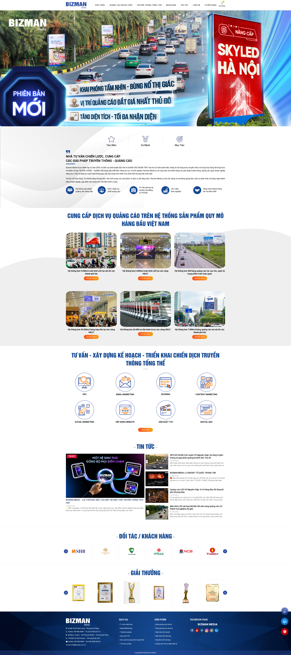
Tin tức (184, 5)
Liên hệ (196, 5)
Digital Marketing (126, 628)
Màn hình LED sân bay (163, 636)
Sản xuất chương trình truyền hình (132, 640)
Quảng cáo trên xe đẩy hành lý (166, 644)
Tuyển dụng (211, 5)
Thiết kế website (126, 632)
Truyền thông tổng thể (149, 5)
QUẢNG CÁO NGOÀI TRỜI (138, 167)
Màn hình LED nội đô (163, 632)
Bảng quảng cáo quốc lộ (164, 628)
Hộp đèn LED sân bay (163, 640)
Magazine (171, 5)
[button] (140, 124)
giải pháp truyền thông (192, 171)
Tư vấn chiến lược (126, 624)
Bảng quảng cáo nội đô (164, 624)
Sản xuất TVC (125, 636)
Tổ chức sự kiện (125, 644)
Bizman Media (151, 653)
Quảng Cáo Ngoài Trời (120, 5)
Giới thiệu (100, 5)
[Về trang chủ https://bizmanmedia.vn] (76, 5)
